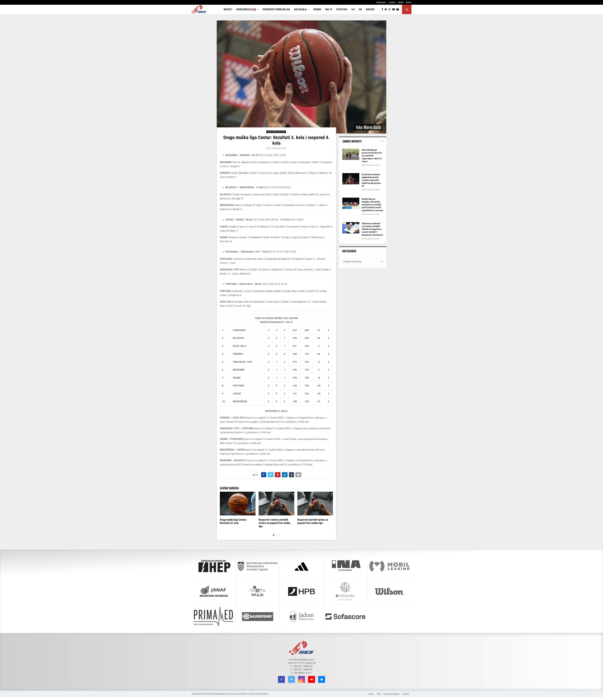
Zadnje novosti (352, 141)
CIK (360, 9)
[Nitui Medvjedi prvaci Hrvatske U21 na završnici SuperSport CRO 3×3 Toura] (350, 154)
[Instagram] (390, 9)
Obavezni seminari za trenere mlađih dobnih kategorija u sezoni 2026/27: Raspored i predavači (372, 229)
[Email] (398, 9)
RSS (378, 694)
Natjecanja (300, 9)
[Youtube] (394, 9)
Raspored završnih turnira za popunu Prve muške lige (312, 521)
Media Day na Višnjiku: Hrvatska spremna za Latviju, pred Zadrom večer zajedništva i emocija (372, 204)
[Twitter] (386, 9)
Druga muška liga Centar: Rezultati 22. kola (233, 521)
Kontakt (370, 9)
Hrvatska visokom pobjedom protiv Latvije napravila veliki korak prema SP (371, 180)
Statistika (341, 9)
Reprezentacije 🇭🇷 (246, 9)
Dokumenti (381, 2)
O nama (391, 2)
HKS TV (328, 9)
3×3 (353, 9)
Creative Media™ (261, 694)
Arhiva (408, 2)
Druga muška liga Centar (276, 132)
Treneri (317, 9)
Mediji (400, 2)
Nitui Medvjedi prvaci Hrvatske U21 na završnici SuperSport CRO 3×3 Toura (372, 155)
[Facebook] (383, 9)
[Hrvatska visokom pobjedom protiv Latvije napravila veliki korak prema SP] (350, 178)
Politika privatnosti (391, 694)
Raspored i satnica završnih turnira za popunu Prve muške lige (274, 523)
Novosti (228, 9)
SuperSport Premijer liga (276, 9)
